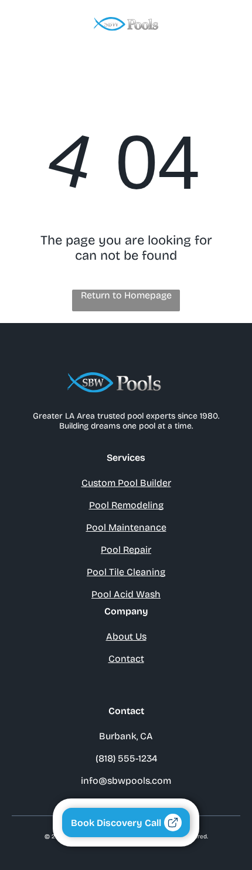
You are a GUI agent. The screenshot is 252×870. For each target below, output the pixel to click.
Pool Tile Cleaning (126, 571)
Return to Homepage (126, 295)
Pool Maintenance (126, 527)
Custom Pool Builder (126, 482)
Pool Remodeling (126, 505)
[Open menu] (228, 24)
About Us (126, 636)
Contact (126, 658)
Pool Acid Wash (126, 594)
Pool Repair (126, 549)
